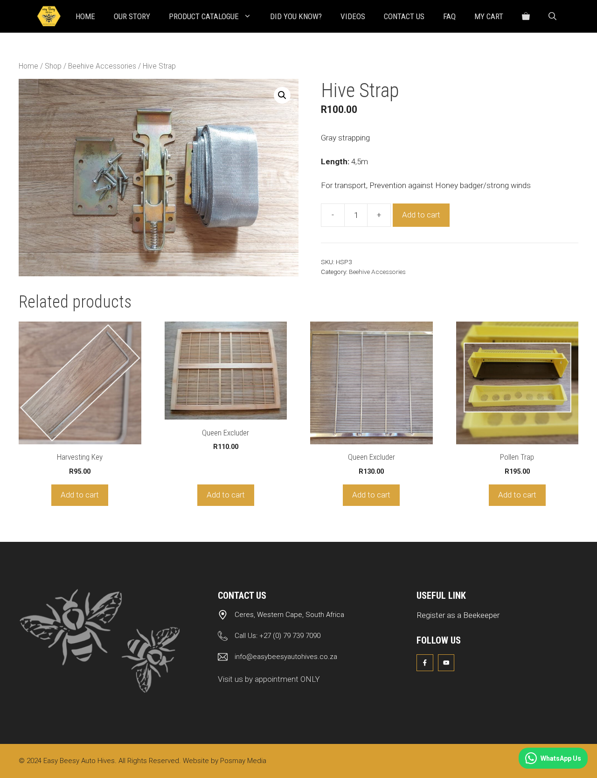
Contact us (404, 16)
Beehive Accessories (102, 66)
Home (85, 16)
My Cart (488, 16)
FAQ (449, 16)
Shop (53, 66)
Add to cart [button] (80, 494)
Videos (352, 16)
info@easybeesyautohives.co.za (286, 656)
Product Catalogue (204, 16)
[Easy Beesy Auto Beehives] (49, 16)
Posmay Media (243, 761)
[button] (552, 16)
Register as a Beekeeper (458, 615)
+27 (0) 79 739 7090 (289, 635)
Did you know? (296, 16)
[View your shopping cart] (526, 16)
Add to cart (421, 214)
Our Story (132, 16)
